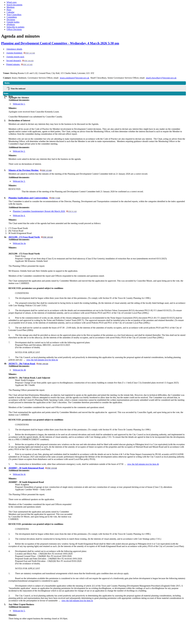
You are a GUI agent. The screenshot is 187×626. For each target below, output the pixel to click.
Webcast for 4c (19, 474)
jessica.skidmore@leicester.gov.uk (74, 78)
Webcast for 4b (19, 370)
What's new (12, 2)
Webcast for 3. (19, 181)
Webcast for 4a (19, 243)
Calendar (10, 12)
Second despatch (20, 60)
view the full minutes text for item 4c (77, 600)
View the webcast (18, 89)
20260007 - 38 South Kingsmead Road (32, 468)
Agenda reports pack (15, 57)
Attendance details (14, 49)
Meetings (11, 7)
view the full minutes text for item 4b (143, 464)
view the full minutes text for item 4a (42, 360)
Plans (9, 10)
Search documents (14, 5)
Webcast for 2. (19, 151)
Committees (12, 17)
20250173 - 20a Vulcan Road (28, 363)
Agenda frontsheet (20, 53)
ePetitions (11, 24)
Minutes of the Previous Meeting (30, 170)
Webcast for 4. (19, 215)
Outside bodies (13, 22)
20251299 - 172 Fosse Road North (30, 237)
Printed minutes (19, 64)
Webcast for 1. (19, 104)
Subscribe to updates (15, 27)
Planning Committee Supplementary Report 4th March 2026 (45, 211)
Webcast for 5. (19, 611)
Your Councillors (14, 14)
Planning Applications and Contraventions (34, 198)
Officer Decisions (14, 29)
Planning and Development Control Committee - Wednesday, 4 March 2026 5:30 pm (60, 43)
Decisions (11, 19)
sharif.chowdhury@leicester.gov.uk (161, 78)
